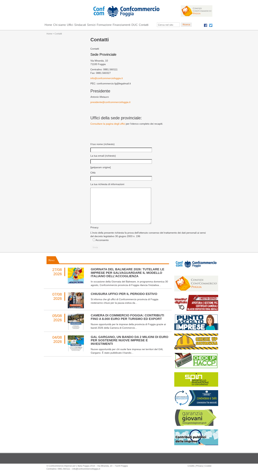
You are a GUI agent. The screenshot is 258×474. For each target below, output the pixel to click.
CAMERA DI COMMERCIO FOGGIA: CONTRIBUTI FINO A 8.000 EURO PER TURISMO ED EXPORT (127, 317)
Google (135, 12)
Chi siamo (59, 24)
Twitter (210, 25)
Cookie (208, 466)
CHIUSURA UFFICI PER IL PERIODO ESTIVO (124, 294)
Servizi (91, 24)
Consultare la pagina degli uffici (108, 123)
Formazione (104, 24)
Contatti (143, 24)
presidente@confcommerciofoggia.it (110, 102)
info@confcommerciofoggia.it (106, 78)
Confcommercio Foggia (125, 18)
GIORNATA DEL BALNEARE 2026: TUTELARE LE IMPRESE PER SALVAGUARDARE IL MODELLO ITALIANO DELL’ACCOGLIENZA (127, 272)
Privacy (199, 466)
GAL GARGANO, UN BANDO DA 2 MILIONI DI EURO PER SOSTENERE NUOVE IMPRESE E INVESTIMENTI (129, 340)
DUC (134, 24)
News (51, 260)
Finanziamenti (121, 24)
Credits (191, 466)
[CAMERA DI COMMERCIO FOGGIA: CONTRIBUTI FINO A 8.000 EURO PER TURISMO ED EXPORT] (76, 322)
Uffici (70, 24)
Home (48, 24)
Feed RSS (105, 12)
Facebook (205, 25)
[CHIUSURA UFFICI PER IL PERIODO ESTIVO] (76, 300)
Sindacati (80, 24)
